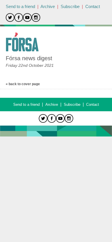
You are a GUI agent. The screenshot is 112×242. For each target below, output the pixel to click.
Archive (47, 6)
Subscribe (70, 6)
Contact (92, 6)
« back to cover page (23, 84)
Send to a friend (20, 6)
